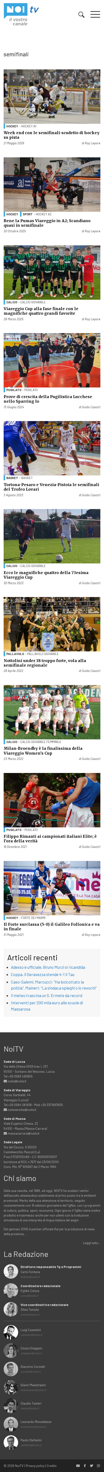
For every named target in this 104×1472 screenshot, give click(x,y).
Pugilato (13, 390)
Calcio (11, 302)
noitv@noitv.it (16, 1081)
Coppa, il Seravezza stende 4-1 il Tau (42, 974)
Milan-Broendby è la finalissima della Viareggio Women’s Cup (43, 750)
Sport (28, 214)
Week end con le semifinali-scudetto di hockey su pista (51, 135)
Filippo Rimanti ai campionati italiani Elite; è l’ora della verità (50, 838)
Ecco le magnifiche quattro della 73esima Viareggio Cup (46, 575)
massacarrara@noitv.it (23, 1133)
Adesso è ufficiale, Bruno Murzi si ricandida (48, 967)
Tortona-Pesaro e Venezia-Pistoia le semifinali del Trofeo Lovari (51, 487)
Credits (52, 1466)
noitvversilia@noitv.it (21, 1110)
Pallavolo (15, 654)
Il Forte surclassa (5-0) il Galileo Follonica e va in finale (52, 926)
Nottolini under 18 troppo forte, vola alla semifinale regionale (45, 663)
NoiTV (19, 1466)
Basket (12, 478)
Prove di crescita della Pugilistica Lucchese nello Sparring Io (48, 399)
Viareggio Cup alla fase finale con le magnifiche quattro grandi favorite (41, 311)
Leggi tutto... (91, 1243)
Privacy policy (35, 1466)
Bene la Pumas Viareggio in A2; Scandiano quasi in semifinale (47, 223)
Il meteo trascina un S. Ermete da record (46, 995)
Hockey (12, 126)
